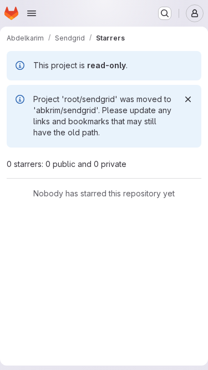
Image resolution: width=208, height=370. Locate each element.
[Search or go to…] (164, 13)
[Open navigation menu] (31, 13)
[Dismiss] (188, 99)
